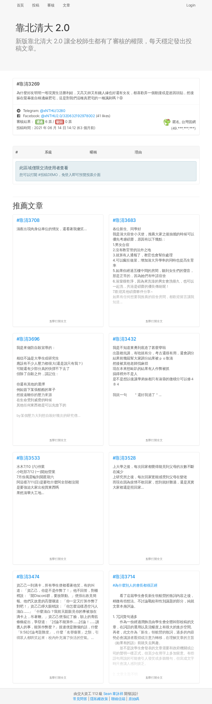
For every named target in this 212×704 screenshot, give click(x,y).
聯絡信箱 (118, 698)
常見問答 (80, 698)
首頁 (20, 5)
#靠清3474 (28, 576)
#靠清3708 (28, 220)
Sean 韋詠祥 (113, 693)
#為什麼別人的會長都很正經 (135, 585)
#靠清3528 (124, 458)
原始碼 (133, 698)
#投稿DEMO (48, 174)
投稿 (35, 5)
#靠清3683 (124, 220)
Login (190, 5)
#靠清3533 (28, 458)
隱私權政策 (99, 698)
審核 (50, 5)
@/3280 (52, 110)
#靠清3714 (124, 576)
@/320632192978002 (68, 116)
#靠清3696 (28, 339)
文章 (66, 5)
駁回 (59, 122)
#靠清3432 (124, 339)
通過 (39, 122)
